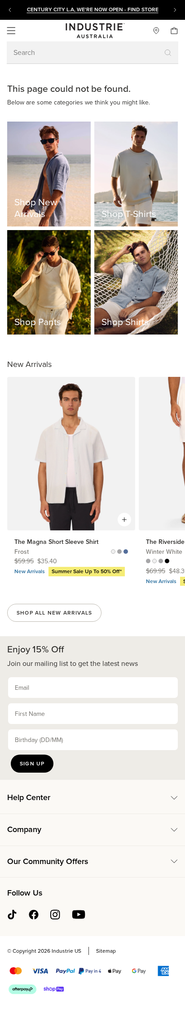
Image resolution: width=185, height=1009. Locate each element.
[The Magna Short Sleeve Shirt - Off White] (113, 552)
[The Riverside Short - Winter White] (154, 561)
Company (24, 829)
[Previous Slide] (9, 10)
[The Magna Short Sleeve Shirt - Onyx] (119, 552)
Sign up (32, 764)
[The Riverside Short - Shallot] (161, 561)
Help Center (28, 797)
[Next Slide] (175, 10)
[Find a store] (152, 30)
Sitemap (106, 951)
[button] (11, 30)
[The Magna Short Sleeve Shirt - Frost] (125, 552)
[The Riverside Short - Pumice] (148, 561)
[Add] (124, 519)
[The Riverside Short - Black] (167, 561)
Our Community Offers (47, 861)
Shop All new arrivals (54, 613)
